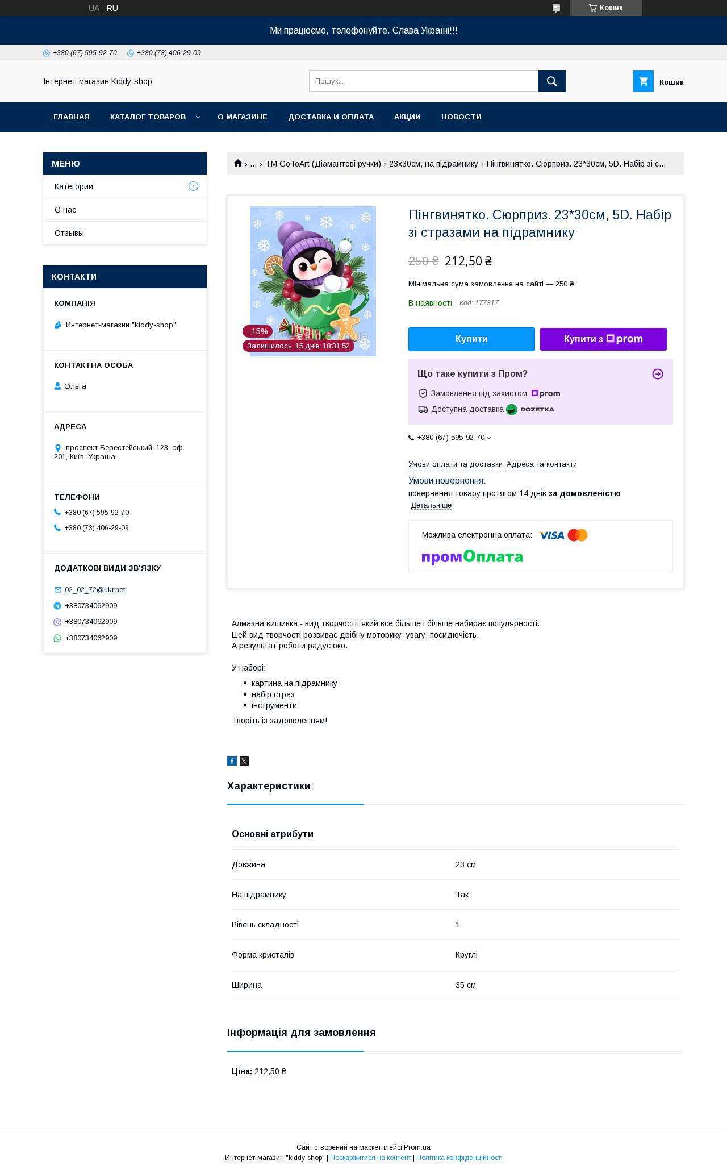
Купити (472, 339)
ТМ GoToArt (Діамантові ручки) (323, 163)
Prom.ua (417, 1147)
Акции (407, 117)
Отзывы (69, 233)
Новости (461, 117)
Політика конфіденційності (459, 1158)
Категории (74, 186)
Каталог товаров (148, 117)
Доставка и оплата (331, 117)
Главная (71, 117)
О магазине (243, 117)
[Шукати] (552, 81)
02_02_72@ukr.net (95, 589)
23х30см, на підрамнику (433, 163)
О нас (65, 209)
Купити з (583, 339)
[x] (244, 762)
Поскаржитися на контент (370, 1158)
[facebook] (232, 762)
